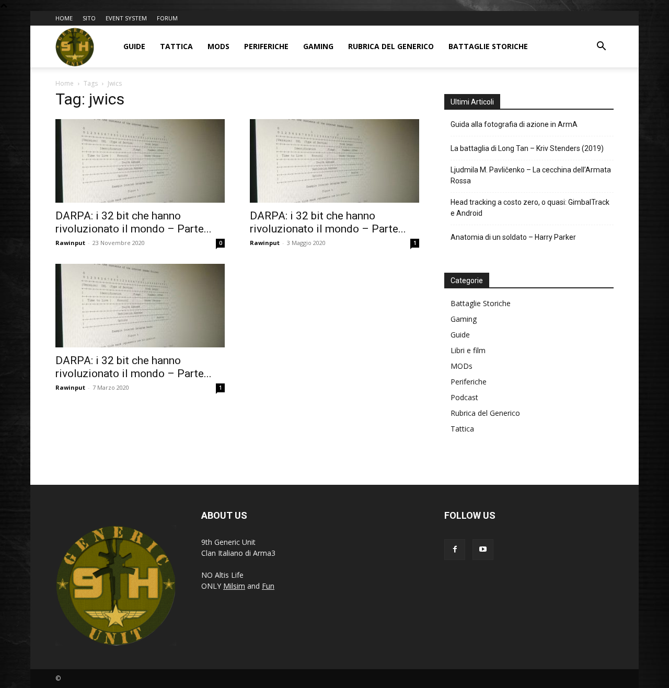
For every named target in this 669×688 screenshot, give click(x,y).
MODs (218, 46)
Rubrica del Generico (391, 46)
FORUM (167, 18)
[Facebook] (454, 549)
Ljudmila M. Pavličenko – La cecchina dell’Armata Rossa (531, 175)
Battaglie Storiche (488, 46)
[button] (601, 47)
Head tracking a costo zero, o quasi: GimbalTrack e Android (530, 207)
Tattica (176, 46)
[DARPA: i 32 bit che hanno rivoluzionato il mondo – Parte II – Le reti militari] (140, 305)
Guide (134, 46)
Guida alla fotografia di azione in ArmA (514, 124)
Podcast (464, 397)
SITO (89, 18)
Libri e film (468, 350)
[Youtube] (482, 549)
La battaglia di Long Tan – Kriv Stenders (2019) (527, 148)
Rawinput (70, 243)
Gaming (318, 46)
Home (64, 83)
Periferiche (266, 46)
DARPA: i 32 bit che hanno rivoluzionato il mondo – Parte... (133, 222)
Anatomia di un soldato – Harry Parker (513, 237)
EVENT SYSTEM (126, 18)
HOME (64, 18)
